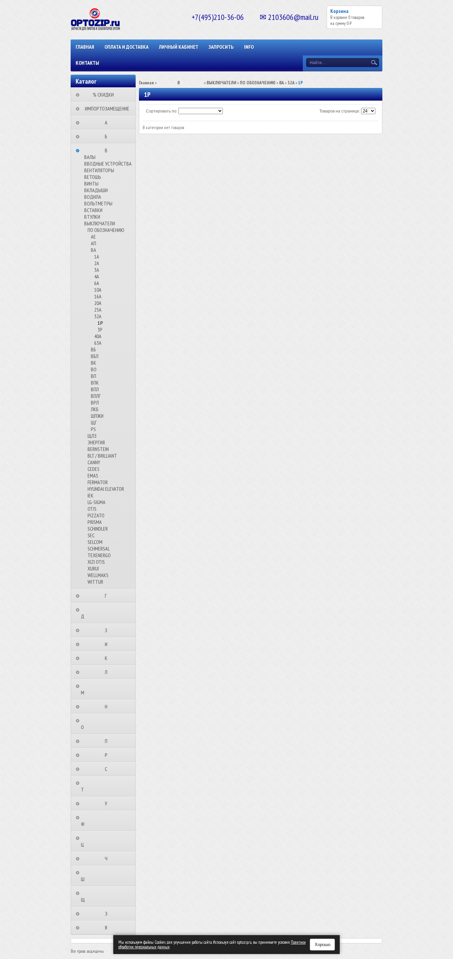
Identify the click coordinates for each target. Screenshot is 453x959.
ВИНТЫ (91, 183)
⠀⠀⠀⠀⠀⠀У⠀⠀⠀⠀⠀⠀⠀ (108, 803)
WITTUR (95, 581)
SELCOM (95, 542)
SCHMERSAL (99, 548)
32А (97, 316)
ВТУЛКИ (92, 216)
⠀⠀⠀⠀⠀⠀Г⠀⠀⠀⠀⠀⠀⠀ (108, 595)
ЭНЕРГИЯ (96, 442)
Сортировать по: (161, 111)
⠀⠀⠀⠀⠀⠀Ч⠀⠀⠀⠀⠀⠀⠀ (108, 858)
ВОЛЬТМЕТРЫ (98, 203)
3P (99, 329)
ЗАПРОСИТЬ (221, 46)
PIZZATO (96, 515)
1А (96, 256)
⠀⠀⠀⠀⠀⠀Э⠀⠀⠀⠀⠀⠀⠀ (108, 913)
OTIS (92, 508)
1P (100, 323)
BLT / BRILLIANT (102, 455)
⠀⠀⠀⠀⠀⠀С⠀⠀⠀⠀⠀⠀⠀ (108, 769)
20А (97, 303)
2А (96, 263)
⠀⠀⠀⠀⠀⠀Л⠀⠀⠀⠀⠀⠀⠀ (108, 672)
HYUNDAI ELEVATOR (106, 488)
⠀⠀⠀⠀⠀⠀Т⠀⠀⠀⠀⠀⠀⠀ (96, 786)
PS (93, 429)
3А (96, 269)
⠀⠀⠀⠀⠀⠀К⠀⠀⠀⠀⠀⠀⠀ (108, 658)
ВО (94, 369)
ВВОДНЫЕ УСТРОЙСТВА (108, 163)
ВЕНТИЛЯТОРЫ (99, 170)
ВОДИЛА (92, 196)
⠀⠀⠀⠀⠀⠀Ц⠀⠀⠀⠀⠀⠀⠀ (96, 841)
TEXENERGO (99, 555)
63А (97, 342)
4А (96, 276)
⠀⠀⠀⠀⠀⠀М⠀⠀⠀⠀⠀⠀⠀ (96, 689)
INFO (249, 46)
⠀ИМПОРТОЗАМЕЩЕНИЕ (105, 108)
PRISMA (95, 522)
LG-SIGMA (96, 502)
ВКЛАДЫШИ (96, 190)
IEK (91, 495)
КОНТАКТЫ (87, 62)
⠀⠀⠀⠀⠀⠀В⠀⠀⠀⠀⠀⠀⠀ (108, 150)
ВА (93, 250)
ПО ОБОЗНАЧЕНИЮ (106, 230)
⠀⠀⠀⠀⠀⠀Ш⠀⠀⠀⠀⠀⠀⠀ (96, 875)
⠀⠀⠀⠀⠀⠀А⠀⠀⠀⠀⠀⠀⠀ (108, 122)
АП (93, 243)
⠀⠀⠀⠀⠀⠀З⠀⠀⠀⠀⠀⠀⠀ (108, 630)
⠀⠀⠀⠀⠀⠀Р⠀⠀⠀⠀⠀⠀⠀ (108, 755)
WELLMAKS (98, 575)
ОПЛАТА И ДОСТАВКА (126, 46)
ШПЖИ (97, 415)
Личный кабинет (178, 46)
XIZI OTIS (96, 561)
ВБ (93, 349)
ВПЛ (95, 389)
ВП (93, 376)
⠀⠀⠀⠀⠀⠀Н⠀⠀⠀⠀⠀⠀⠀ (108, 706)
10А (97, 289)
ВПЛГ (96, 396)
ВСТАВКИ (93, 210)
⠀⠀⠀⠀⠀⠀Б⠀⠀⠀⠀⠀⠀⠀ (108, 136)
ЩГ (94, 422)
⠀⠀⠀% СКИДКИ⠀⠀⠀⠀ (105, 94)
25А (97, 309)
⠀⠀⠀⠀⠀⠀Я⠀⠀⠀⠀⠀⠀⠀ (108, 927)
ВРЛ (95, 402)
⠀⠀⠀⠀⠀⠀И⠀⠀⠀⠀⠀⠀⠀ (108, 644)
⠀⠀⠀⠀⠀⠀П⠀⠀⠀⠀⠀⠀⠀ (108, 741)
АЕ (93, 236)
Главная (85, 46)
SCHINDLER (98, 528)
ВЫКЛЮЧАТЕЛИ (99, 223)
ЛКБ (94, 409)
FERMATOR (98, 482)
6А (96, 283)
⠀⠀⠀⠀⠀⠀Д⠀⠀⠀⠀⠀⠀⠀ (96, 613)
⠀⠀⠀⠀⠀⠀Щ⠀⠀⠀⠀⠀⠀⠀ (97, 896)
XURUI (93, 568)
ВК (93, 362)
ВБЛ (94, 356)
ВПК (95, 382)
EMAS (93, 475)
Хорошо (322, 944)
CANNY (94, 462)
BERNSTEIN (98, 449)
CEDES (93, 469)
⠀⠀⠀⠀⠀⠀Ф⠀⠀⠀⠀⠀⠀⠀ (96, 820)
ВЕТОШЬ (92, 177)
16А (97, 296)
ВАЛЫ (90, 157)
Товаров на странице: (339, 111)
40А (97, 336)
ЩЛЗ (92, 435)
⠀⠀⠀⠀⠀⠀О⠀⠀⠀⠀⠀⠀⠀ (96, 723)
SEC (91, 535)
